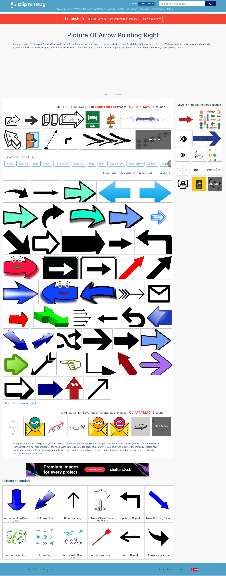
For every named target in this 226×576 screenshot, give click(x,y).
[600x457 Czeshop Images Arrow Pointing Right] (20, 217)
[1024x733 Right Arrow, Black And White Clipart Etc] (60, 269)
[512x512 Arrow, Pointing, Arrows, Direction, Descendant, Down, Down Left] (159, 269)
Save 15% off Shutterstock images (199, 104)
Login (134, 3)
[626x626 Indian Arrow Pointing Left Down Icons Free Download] (43, 365)
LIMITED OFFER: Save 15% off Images (91, 106)
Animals (60, 8)
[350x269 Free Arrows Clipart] (156, 341)
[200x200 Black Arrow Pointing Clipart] (120, 243)
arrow (9, 163)
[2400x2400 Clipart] (43, 341)
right (36, 163)
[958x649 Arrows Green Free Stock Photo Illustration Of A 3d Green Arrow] (51, 318)
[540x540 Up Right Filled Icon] (98, 389)
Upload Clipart (146, 3)
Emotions (144, 8)
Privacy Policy (166, 569)
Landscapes (158, 8)
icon (101, 163)
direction (79, 163)
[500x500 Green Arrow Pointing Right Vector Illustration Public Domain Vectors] (16, 365)
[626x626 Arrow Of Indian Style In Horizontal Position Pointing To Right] (132, 294)
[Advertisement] (113, 72)
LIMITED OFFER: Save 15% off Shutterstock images (93, 412)
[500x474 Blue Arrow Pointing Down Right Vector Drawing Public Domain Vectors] (16, 341)
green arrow (136, 163)
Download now (152, 18)
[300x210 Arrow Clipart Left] (98, 294)
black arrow (116, 163)
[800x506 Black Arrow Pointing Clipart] (83, 243)
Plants (169, 8)
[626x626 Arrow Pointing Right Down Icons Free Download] (17, 243)
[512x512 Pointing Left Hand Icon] (71, 365)
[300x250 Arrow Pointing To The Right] (17, 318)
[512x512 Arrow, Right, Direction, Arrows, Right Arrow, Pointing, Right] (15, 193)
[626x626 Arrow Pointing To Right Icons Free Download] (53, 217)
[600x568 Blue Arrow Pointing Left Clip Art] (159, 317)
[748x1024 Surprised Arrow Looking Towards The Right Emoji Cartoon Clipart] (74, 389)
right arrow (62, 163)
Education (131, 8)
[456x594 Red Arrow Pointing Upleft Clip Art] (128, 365)
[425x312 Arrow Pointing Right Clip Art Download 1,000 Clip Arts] (20, 294)
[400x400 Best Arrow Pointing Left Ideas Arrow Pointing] (133, 318)
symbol (152, 163)
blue (91, 163)
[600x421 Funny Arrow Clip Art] (21, 269)
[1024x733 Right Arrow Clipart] (98, 269)
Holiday (110, 8)
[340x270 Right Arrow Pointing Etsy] (19, 389)
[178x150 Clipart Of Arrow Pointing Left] (97, 341)
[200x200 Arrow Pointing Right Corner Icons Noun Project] (159, 294)
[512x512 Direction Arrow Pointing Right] (126, 341)
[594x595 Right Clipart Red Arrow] (131, 269)
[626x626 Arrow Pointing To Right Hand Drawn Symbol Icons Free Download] (46, 243)
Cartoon (88, 8)
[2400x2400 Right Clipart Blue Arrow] (50, 389)
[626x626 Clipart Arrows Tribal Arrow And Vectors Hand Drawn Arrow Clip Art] (69, 341)
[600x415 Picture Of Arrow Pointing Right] (87, 217)
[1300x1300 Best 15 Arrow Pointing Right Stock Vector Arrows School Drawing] (108, 318)
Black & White (74, 8)
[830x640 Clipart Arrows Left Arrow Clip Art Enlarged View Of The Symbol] (154, 243)
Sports (120, 8)
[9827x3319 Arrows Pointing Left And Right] (135, 193)
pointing (23, 163)
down (47, 163)
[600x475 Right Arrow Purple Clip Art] (155, 365)
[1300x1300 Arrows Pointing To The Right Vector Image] (82, 318)
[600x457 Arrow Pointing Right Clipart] (80, 193)
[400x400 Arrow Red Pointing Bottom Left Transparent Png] (158, 217)
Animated (99, 8)
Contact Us (182, 569)
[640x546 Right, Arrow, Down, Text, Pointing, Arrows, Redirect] (101, 365)
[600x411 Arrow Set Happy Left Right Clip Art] (59, 294)
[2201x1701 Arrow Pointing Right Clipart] (46, 193)
